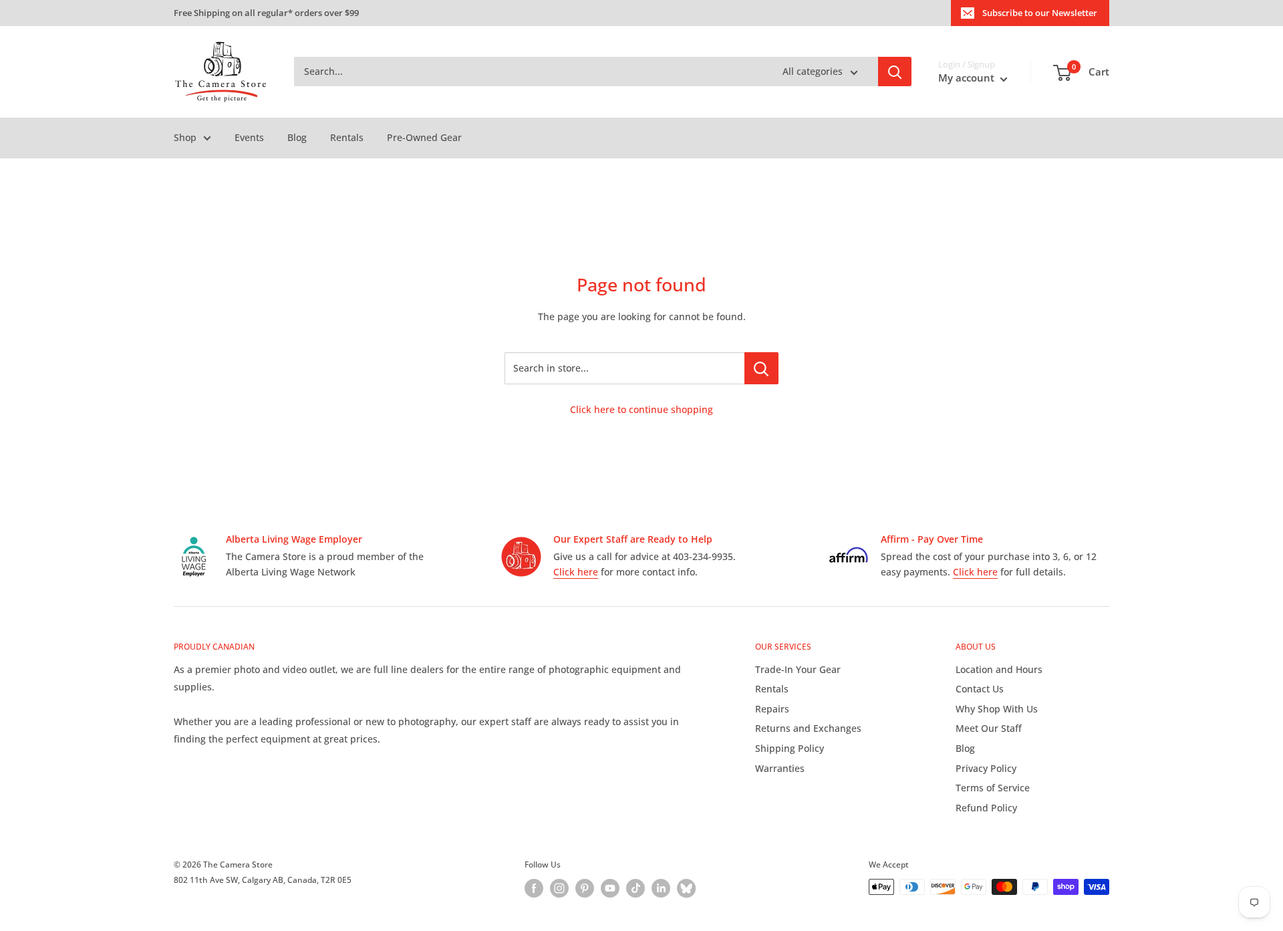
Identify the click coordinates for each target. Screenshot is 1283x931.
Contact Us (980, 688)
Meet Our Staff (989, 728)
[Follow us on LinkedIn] (661, 888)
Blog (297, 137)
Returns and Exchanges (808, 728)
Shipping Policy (789, 748)
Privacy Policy (986, 768)
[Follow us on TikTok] (635, 888)
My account (967, 78)
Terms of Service (993, 787)
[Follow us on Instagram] (559, 888)
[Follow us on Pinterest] (584, 888)
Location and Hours (999, 669)
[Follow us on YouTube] (610, 888)
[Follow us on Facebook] (534, 888)
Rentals (347, 137)
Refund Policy (986, 807)
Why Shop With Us (997, 708)
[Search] (894, 72)
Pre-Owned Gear (424, 137)
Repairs (772, 708)
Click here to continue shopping (641, 409)
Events (249, 137)
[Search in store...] (761, 368)
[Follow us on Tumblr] (686, 888)
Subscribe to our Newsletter (1039, 13)
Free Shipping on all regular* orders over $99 (266, 13)
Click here (575, 571)
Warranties (780, 768)
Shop (185, 137)
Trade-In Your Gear (798, 669)
